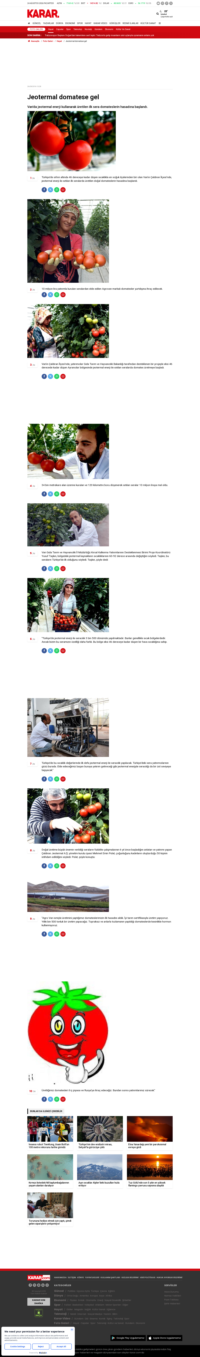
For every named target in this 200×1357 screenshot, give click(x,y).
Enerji (100, 1300)
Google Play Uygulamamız (130, 1337)
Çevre (103, 1291)
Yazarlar (48, 23)
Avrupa (94, 1295)
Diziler (70, 1309)
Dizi (86, 1318)
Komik (102, 1318)
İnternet (81, 1314)
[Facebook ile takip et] (166, 3)
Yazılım (107, 1314)
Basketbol (77, 1304)
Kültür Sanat (148, 23)
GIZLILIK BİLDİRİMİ (130, 1277)
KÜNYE (80, 1277)
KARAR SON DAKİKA (38, 1301)
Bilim (114, 1314)
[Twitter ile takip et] (171, 3)
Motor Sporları (113, 1304)
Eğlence (111, 1309)
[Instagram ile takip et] (47, 1285)
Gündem (98, 29)
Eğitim (111, 1291)
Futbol (67, 1304)
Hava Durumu (171, 1291)
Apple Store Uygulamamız (167, 1337)
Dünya (59, 23)
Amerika (84, 1295)
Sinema (94, 1318)
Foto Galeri (36, 29)
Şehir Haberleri (172, 1303)
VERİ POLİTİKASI (147, 1277)
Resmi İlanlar (130, 23)
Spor (80, 23)
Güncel (37, 23)
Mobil (73, 1314)
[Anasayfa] (29, 23)
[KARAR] (43, 13)
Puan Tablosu (171, 1299)
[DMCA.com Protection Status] (39, 1312)
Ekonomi (70, 23)
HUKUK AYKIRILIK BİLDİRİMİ (169, 1277)
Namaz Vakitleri (172, 1295)
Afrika (109, 1295)
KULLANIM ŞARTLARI (110, 1277)
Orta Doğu (72, 1295)
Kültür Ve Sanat (123, 29)
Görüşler (114, 23)
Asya (101, 1295)
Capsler (60, 29)
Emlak (81, 1300)
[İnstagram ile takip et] (162, 3)
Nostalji (88, 29)
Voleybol (89, 1304)
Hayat (88, 23)
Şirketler (126, 1300)
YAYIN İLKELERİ (92, 1277)
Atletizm (99, 1304)
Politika (71, 1291)
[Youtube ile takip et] (158, 3)
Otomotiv (91, 1300)
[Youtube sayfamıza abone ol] (38, 1285)
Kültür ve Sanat (116, 1323)
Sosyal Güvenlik (112, 1300)
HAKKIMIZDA (60, 1277)
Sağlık (87, 1309)
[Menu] (159, 23)
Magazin (78, 1309)
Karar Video (100, 23)
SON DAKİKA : (34, 35)
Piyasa (73, 1300)
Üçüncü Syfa (83, 1291)
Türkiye (95, 1291)
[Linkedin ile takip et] (43, 1285)
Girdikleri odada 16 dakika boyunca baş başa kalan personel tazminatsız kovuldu (83, 35)
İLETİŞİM (72, 1277)
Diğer (125, 1304)
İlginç (109, 1318)
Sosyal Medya (95, 1314)
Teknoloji (77, 29)
